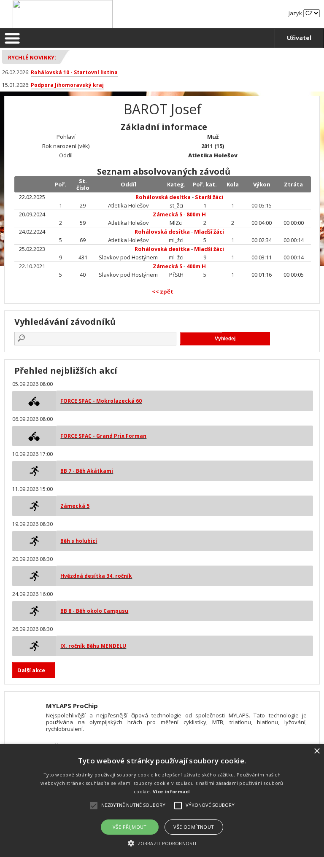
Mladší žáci (209, 231)
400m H (196, 266)
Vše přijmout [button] (130, 827)
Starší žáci (209, 197)
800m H (196, 214)
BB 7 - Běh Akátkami (86, 470)
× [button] (316, 751)
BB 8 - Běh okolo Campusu (94, 610)
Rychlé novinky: (32, 57)
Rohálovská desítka (163, 197)
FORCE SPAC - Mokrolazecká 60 (101, 400)
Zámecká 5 (168, 214)
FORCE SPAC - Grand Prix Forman (103, 435)
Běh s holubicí (78, 540)
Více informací (171, 791)
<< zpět (162, 291)
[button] (162, 843)
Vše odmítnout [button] (193, 827)
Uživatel (299, 38)
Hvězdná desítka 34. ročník (96, 575)
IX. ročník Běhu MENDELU (93, 645)
